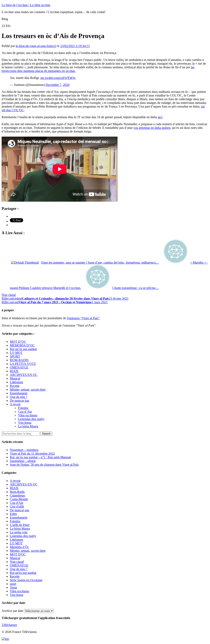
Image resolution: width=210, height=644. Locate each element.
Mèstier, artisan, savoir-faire (28, 389)
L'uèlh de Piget (19, 525)
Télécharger (9, 625)
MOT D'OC (18, 554)
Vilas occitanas (27, 415)
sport (13, 584)
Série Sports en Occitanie (26, 580)
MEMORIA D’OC (22, 345)
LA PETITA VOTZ (23, 363)
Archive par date (12, 611)
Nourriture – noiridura (24, 450)
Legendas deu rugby (31, 419)
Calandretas (17, 495)
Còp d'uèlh (17, 506)
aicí (160, 117)
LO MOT (16, 352)
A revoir (15, 404)
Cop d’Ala (25, 411)
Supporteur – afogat (22, 461)
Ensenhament (18, 393)
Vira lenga (24, 422)
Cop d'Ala (16, 503)
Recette (14, 386)
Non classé (9, 295)
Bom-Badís (17, 491)
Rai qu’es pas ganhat (23, 349)
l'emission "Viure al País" (83, 318)
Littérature (16, 382)
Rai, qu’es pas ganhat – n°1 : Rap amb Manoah (40, 457)
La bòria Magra (28, 426)
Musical (15, 378)
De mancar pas (19, 400)
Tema (13, 587)
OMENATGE (19, 367)
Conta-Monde (19, 499)
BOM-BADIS (19, 360)
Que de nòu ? (18, 397)
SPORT (15, 356)
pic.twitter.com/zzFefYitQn (57, 78)
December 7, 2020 (58, 85)
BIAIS (14, 371)
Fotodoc (23, 408)
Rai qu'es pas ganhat (23, 572)
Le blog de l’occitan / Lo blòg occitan (26, 5)
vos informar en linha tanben (152, 127)
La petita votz (18, 532)
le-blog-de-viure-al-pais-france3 (36, 46)
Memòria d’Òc (19, 547)
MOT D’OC (18, 341)
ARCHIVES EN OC (24, 375)
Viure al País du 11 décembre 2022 (32, 453)
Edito (13, 514)
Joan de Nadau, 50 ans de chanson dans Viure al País (44, 464)
